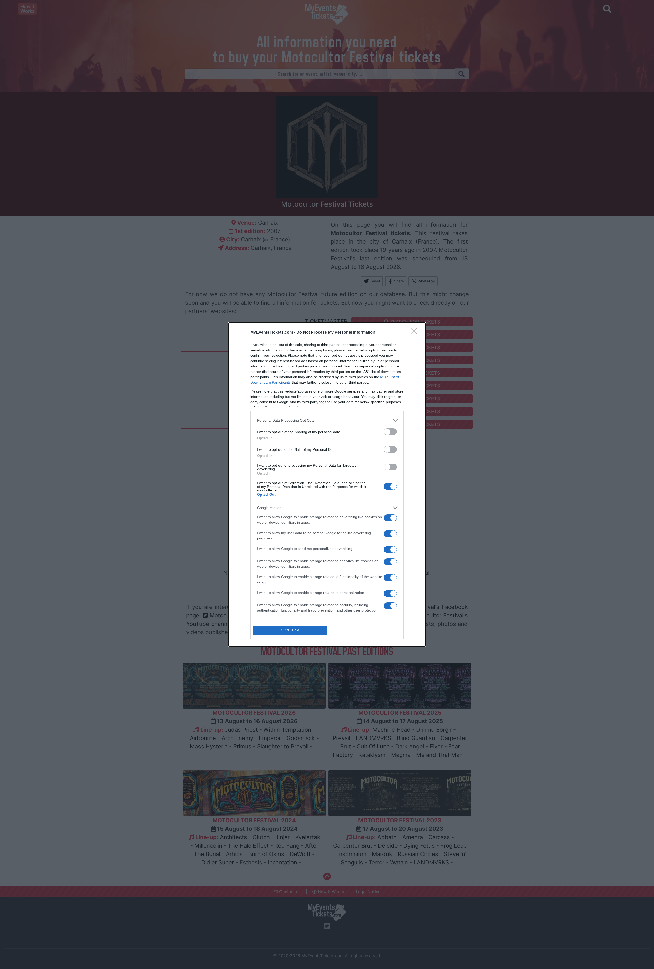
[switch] (390, 431)
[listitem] (327, 420)
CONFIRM (290, 630)
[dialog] (327, 485)
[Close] (415, 333)
